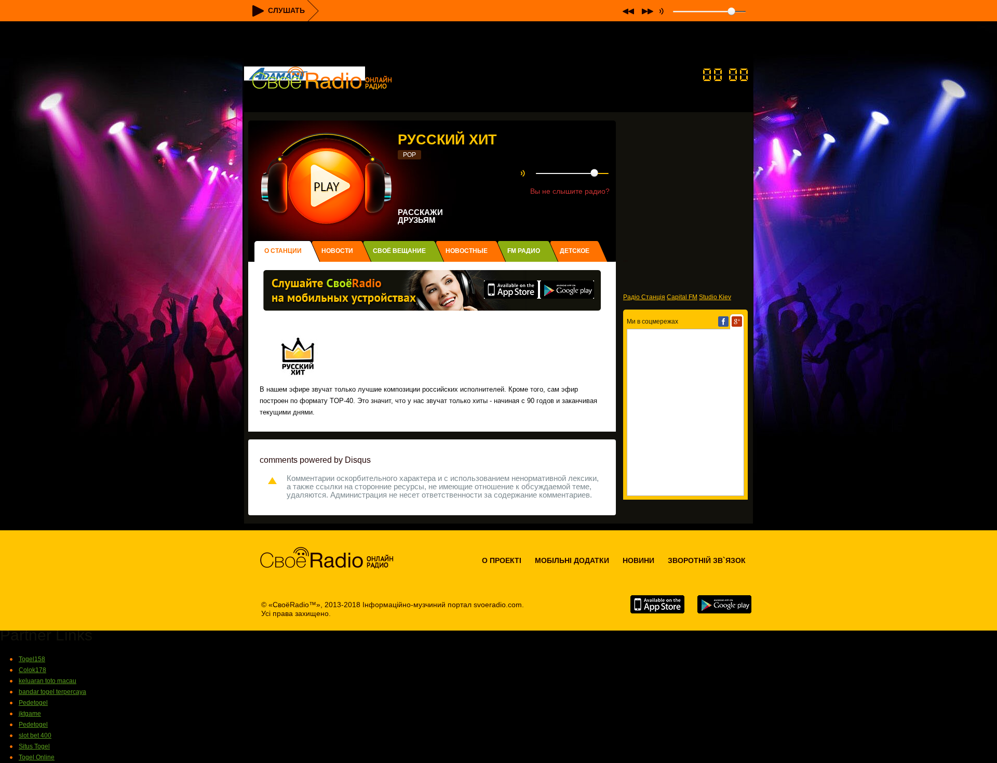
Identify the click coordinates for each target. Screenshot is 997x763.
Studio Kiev (715, 297)
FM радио (523, 251)
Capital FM (682, 297)
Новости (337, 251)
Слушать (286, 10)
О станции (283, 251)
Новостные (467, 251)
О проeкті (501, 560)
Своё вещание (399, 251)
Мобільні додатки (572, 560)
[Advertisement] (498, 44)
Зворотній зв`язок (707, 560)
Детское (574, 251)
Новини (638, 560)
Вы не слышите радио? (570, 191)
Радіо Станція (644, 297)
